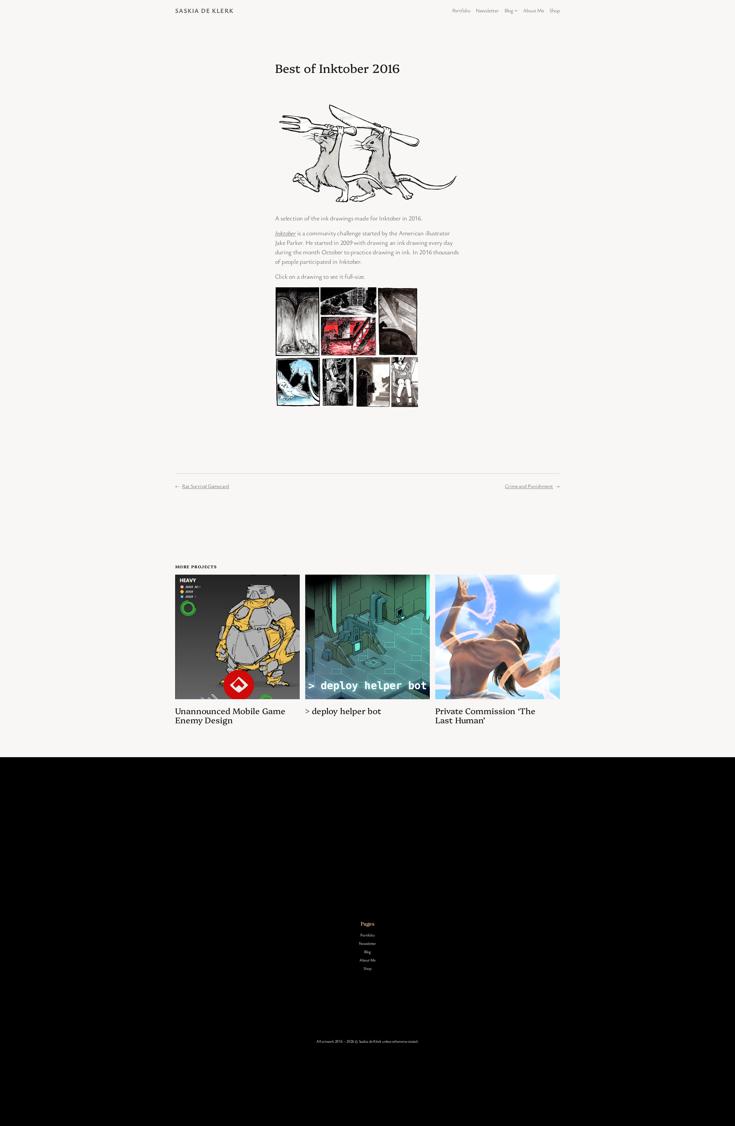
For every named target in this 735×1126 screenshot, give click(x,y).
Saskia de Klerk (204, 10)
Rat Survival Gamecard (205, 485)
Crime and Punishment (529, 485)
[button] (297, 321)
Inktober (285, 233)
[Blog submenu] (516, 10)
